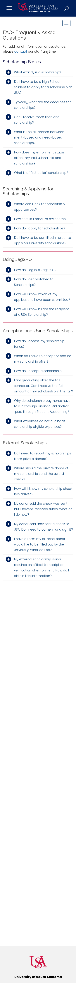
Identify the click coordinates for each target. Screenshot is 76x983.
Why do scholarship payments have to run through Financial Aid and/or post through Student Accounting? (42, 406)
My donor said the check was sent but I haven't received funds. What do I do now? (43, 509)
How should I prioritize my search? (40, 219)
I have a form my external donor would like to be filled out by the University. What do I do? (39, 544)
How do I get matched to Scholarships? (33, 282)
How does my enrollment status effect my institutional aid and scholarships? (39, 158)
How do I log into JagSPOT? (35, 270)
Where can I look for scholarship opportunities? (39, 207)
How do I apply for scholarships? (39, 228)
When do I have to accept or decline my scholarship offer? (42, 359)
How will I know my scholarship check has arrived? (43, 491)
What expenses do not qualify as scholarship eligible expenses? (39, 424)
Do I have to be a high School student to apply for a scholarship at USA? (43, 87)
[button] (66, 8)
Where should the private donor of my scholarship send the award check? (41, 473)
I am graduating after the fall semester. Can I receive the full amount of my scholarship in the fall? (43, 386)
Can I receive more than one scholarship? (36, 120)
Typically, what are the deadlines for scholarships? (42, 105)
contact (20, 51)
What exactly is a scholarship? (37, 72)
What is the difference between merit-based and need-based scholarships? (39, 137)
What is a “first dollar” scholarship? (41, 173)
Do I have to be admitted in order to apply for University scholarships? (42, 240)
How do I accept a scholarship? (38, 371)
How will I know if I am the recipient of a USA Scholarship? (41, 312)
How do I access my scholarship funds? (39, 344)
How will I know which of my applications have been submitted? (42, 297)
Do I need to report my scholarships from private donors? (42, 456)
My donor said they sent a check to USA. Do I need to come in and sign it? (43, 527)
